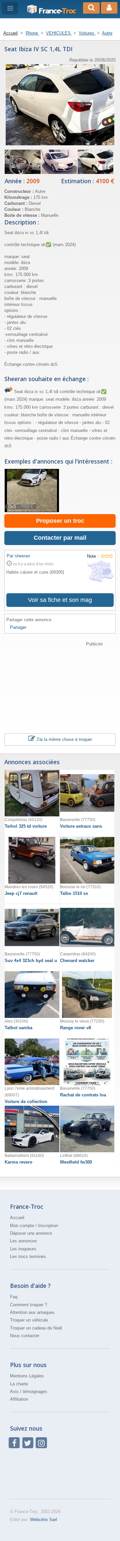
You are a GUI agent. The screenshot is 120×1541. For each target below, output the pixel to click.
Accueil (17, 1217)
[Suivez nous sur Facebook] (14, 1442)
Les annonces (23, 1240)
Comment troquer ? (28, 1304)
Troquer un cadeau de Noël (36, 1328)
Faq (13, 1296)
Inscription (48, 1225)
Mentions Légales (27, 1375)
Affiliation (19, 1399)
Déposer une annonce (31, 1233)
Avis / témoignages (28, 1391)
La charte (19, 1383)
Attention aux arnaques (32, 1312)
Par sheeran (18, 555)
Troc (57, 11)
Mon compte (22, 1225)
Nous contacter (24, 1335)
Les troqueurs (23, 1248)
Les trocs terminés (28, 1256)
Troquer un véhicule (29, 1320)
